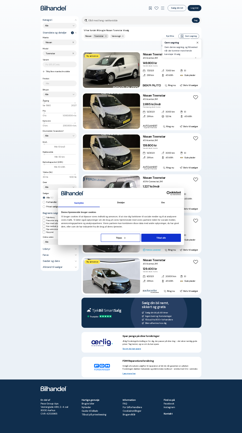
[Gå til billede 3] (111, 125)
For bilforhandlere (132, 407)
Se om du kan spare (132, 348)
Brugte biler (88, 403)
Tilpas (119, 237)
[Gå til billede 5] (114, 125)
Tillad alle (161, 237)
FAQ (125, 403)
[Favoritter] (156, 8)
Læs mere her (129, 373)
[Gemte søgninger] (150, 8)
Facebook (169, 403)
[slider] (44, 103)
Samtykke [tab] (79, 203)
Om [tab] (163, 202)
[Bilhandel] (54, 8)
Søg (195, 20)
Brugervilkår (129, 414)
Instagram (169, 407)
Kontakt (168, 413)
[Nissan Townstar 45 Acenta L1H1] (141, 70)
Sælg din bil (177, 7)
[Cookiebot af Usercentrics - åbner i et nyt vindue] (168, 193)
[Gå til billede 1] (108, 125)
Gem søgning (191, 36)
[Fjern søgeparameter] (123, 36)
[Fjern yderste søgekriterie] (106, 36)
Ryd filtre (170, 36)
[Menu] (163, 8)
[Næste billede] (136, 70)
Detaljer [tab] (121, 202)
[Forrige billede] (86, 70)
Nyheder (86, 407)
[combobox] (60, 25)
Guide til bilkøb (90, 410)
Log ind (194, 7)
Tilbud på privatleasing (94, 414)
